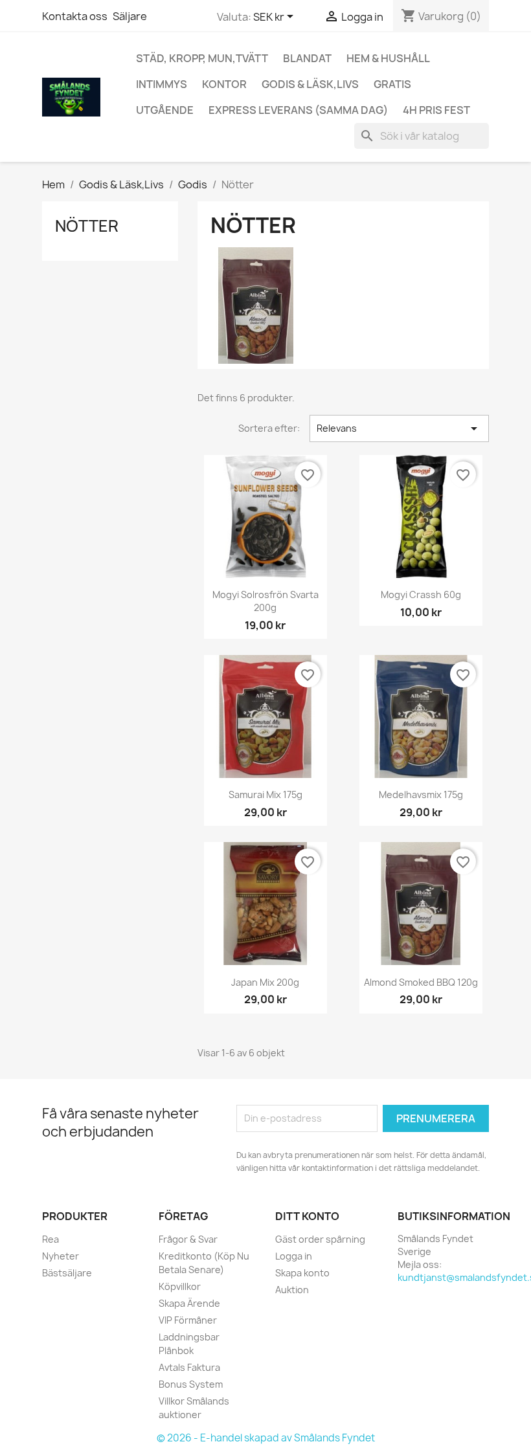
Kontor (224, 84)
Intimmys (161, 84)
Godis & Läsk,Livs (310, 84)
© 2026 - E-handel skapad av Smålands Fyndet (266, 1438)
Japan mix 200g (265, 982)
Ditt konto (307, 1216)
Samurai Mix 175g (265, 794)
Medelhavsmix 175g (421, 794)
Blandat (307, 58)
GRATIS (392, 84)
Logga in (293, 1256)
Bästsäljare (67, 1273)
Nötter (87, 226)
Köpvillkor (180, 1286)
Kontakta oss (74, 16)
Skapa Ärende (189, 1303)
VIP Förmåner (188, 1320)
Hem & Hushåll (388, 58)
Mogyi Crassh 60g (421, 594)
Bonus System (191, 1384)
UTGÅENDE (165, 110)
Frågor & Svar (188, 1239)
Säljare (130, 16)
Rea (50, 1239)
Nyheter (60, 1256)
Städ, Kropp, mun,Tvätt (202, 58)
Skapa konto (302, 1273)
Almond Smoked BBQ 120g (421, 982)
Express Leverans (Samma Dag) (298, 110)
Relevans (399, 428)
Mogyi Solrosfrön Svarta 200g (265, 601)
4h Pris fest (436, 110)
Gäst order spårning (320, 1239)
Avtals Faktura (189, 1367)
